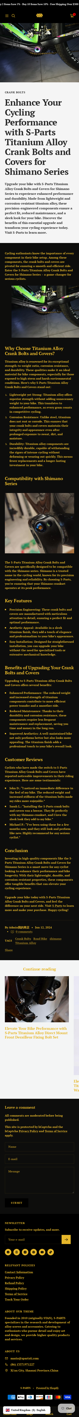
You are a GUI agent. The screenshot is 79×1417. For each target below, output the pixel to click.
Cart (69, 1414)
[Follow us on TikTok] (50, 1252)
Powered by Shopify (47, 1387)
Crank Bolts (15, 92)
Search (49, 1414)
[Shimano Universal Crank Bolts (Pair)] (39, 523)
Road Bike (40, 939)
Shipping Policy (16, 1288)
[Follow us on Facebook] (8, 1252)
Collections (9, 1414)
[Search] (13, 16)
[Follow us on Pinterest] (33, 1252)
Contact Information (19, 1272)
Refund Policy (14, 1283)
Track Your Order (17, 1299)
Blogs (30, 1414)
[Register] (66, 1239)
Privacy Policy (28, 1131)
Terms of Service (56, 1131)
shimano (55, 939)
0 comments (24, 931)
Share (9, 950)
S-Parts (18, 232)
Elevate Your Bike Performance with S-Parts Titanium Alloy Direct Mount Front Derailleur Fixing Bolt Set (36, 1032)
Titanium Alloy (25, 943)
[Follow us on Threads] (16, 1252)
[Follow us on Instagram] (25, 1252)
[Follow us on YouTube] (42, 1252)
